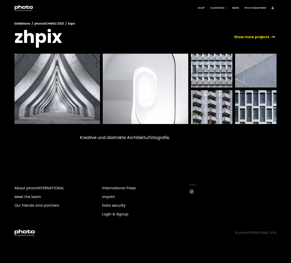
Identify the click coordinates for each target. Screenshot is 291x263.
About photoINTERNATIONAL (39, 188)
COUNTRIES (217, 8)
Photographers (255, 8)
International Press (119, 188)
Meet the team (27, 196)
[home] (23, 8)
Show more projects (251, 36)
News (235, 8)
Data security (114, 205)
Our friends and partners (36, 205)
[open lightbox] (57, 89)
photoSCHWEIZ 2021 (49, 24)
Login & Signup (115, 214)
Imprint (108, 196)
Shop (201, 8)
